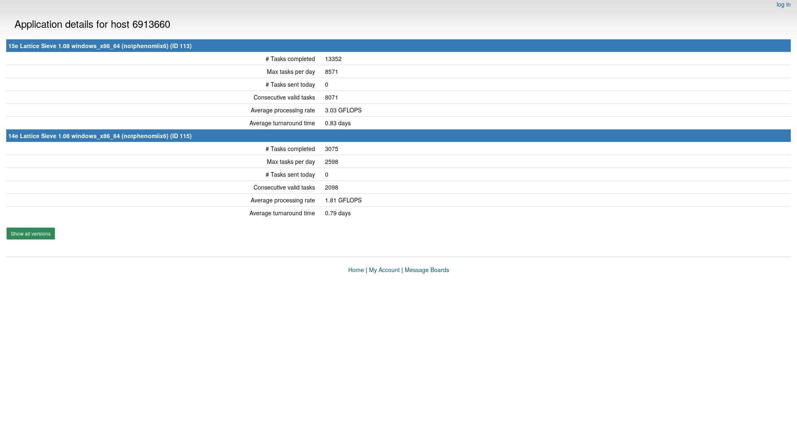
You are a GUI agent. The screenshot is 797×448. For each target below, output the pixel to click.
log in (784, 4)
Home (356, 269)
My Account (384, 269)
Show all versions (31, 233)
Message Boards (427, 269)
